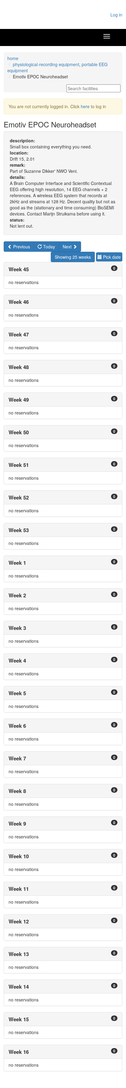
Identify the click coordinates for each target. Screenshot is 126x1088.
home (12, 58)
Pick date (111, 257)
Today (48, 247)
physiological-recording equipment (46, 64)
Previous (21, 247)
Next (68, 247)
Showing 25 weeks (73, 257)
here (85, 106)
